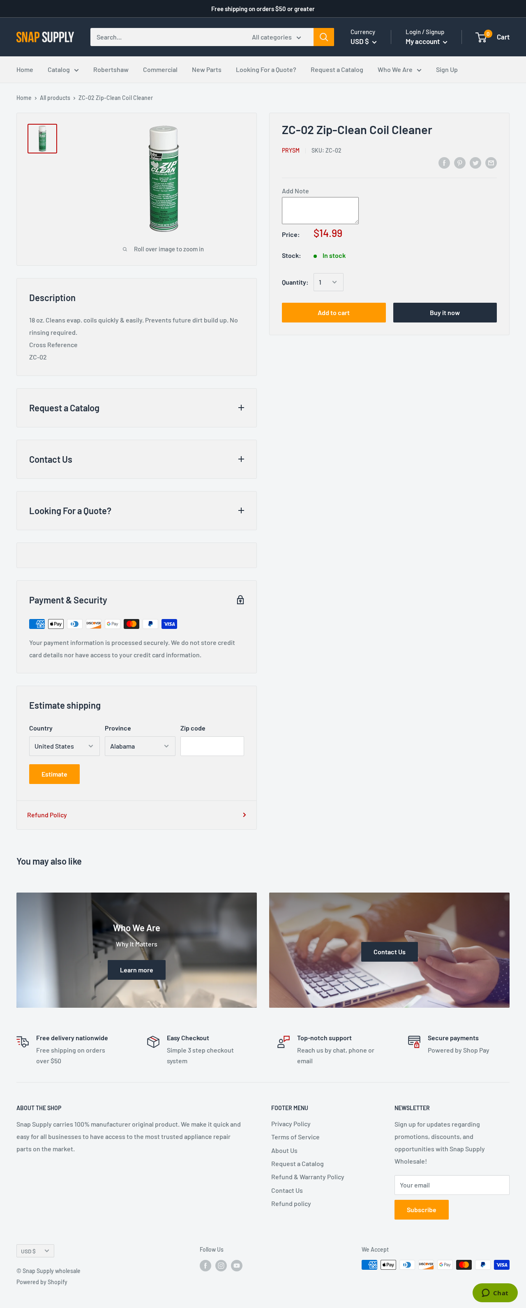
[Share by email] (491, 162)
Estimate (54, 774)
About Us (284, 1150)
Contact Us (287, 1190)
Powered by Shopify (41, 1281)
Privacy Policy (291, 1123)
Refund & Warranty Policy (307, 1176)
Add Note (295, 191)
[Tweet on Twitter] (475, 162)
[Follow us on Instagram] (221, 1265)
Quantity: (295, 282)
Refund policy (291, 1203)
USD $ (28, 1251)
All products (55, 97)
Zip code (192, 728)
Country (41, 728)
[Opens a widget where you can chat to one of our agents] (495, 1293)
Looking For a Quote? (266, 69)
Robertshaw (111, 69)
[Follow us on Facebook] (205, 1265)
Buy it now (445, 312)
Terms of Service (295, 1137)
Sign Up (447, 69)
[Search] (324, 37)
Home (24, 69)
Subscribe (421, 1209)
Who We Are (395, 69)
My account (423, 41)
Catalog (59, 69)
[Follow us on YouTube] (236, 1265)
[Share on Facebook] (444, 162)
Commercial (160, 69)
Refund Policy (47, 815)
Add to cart (334, 312)
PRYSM (291, 149)
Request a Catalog (337, 69)
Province (118, 728)
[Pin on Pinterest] (460, 162)
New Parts (206, 69)
